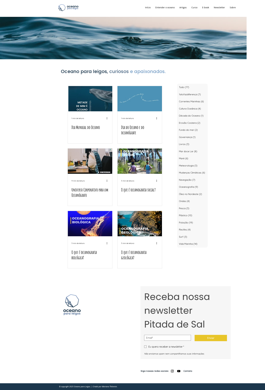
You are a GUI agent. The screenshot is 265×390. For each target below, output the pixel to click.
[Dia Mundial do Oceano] (90, 98)
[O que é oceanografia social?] (139, 161)
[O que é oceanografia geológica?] (139, 223)
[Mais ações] (108, 118)
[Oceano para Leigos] (172, 371)
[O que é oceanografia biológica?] (90, 223)
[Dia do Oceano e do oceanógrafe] (139, 98)
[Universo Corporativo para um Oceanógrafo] (90, 161)
